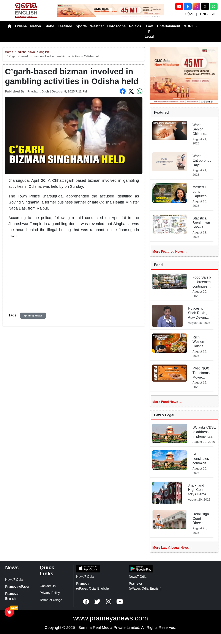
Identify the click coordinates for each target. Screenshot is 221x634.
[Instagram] (196, 6)
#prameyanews (33, 315)
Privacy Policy (50, 593)
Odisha (21, 26)
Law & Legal (149, 31)
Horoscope (116, 26)
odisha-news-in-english (33, 51)
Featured (65, 26)
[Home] (9, 26)
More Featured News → (170, 251)
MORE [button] (189, 26)
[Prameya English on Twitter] (97, 602)
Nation (35, 26)
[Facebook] (188, 6)
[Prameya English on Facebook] (86, 602)
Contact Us (48, 586)
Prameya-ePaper (17, 586)
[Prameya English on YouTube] (120, 602)
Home (9, 51)
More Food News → (167, 402)
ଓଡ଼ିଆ (189, 14)
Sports (81, 26)
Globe (49, 26)
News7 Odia (14, 579)
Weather (97, 26)
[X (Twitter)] (205, 6)
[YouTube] (179, 6)
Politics (135, 26)
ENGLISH (207, 14)
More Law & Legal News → (172, 547)
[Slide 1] (110, 10)
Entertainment (168, 26)
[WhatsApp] (214, 6)
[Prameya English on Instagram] (108, 602)
